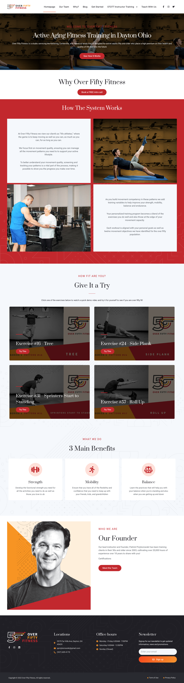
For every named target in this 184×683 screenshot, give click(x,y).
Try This (22, 351)
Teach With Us (148, 6)
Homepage (49, 6)
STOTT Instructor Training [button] (120, 6)
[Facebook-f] (9, 647)
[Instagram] (14, 647)
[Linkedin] (19, 647)
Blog (85, 6)
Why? (76, 6)
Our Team (64, 6)
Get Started (97, 6)
